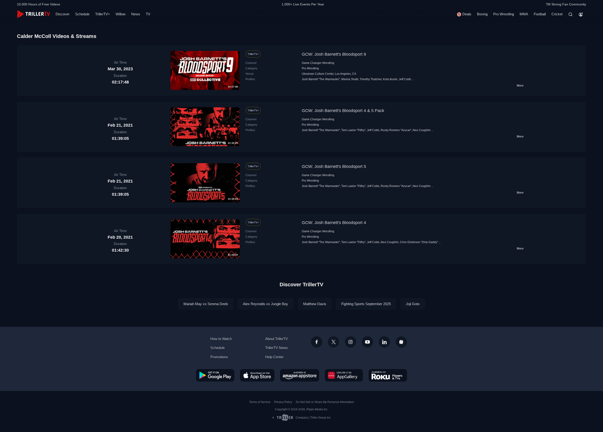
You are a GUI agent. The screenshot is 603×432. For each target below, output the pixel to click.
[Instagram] (350, 342)
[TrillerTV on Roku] (388, 375)
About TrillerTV (276, 339)
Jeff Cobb (405, 79)
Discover (62, 14)
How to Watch (221, 339)
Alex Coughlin (421, 130)
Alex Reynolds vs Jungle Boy (265, 304)
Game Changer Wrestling (318, 63)
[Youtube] (367, 342)
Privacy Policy (283, 402)
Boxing (482, 14)
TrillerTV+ (102, 14)
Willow (121, 14)
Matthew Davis (314, 304)
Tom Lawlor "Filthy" (353, 130)
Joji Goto (413, 304)
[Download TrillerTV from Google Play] (215, 375)
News (135, 14)
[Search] (570, 14)
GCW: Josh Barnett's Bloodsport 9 (334, 54)
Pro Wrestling (503, 14)
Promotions (219, 357)
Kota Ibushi (390, 79)
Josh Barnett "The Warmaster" (321, 79)
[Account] (581, 14)
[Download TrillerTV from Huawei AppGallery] (344, 375)
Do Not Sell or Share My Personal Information (325, 402)
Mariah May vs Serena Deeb (205, 304)
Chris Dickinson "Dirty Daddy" (419, 242)
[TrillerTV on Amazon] (299, 375)
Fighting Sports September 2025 (366, 304)
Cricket (556, 14)
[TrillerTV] (33, 14)
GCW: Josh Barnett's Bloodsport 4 (334, 222)
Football (540, 14)
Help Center (274, 357)
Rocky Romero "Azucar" (396, 130)
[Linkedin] (384, 342)
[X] (333, 342)
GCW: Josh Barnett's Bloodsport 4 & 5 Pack (343, 110)
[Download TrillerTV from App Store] (257, 375)
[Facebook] (316, 342)
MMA (524, 14)
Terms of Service (259, 402)
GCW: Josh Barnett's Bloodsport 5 (334, 166)
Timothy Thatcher (371, 79)
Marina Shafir (349, 79)
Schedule (82, 14)
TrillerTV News (276, 348)
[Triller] (401, 342)
